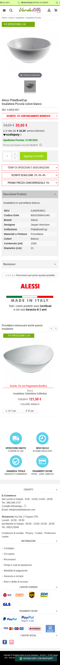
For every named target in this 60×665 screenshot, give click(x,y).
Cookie (39, 533)
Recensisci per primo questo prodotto (35, 275)
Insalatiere (20, 18)
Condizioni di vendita (13, 533)
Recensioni (10, 559)
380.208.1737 (14, 502)
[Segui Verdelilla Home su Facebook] (5, 642)
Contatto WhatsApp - (13, 506)
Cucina (11, 18)
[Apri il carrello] (56, 10)
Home (4, 18)
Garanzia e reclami (13, 576)
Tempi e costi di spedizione (18, 565)
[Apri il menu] (4, 10)
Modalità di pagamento (16, 570)
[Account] (49, 10)
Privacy (29, 533)
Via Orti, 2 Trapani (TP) (20, 516)
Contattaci (9, 548)
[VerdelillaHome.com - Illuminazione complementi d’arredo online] (30, 10)
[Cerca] (11, 10)
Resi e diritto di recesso (16, 581)
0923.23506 (13, 527)
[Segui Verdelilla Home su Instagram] (11, 642)
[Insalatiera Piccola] (30, 86)
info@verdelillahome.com (22, 509)
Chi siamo (9, 554)
